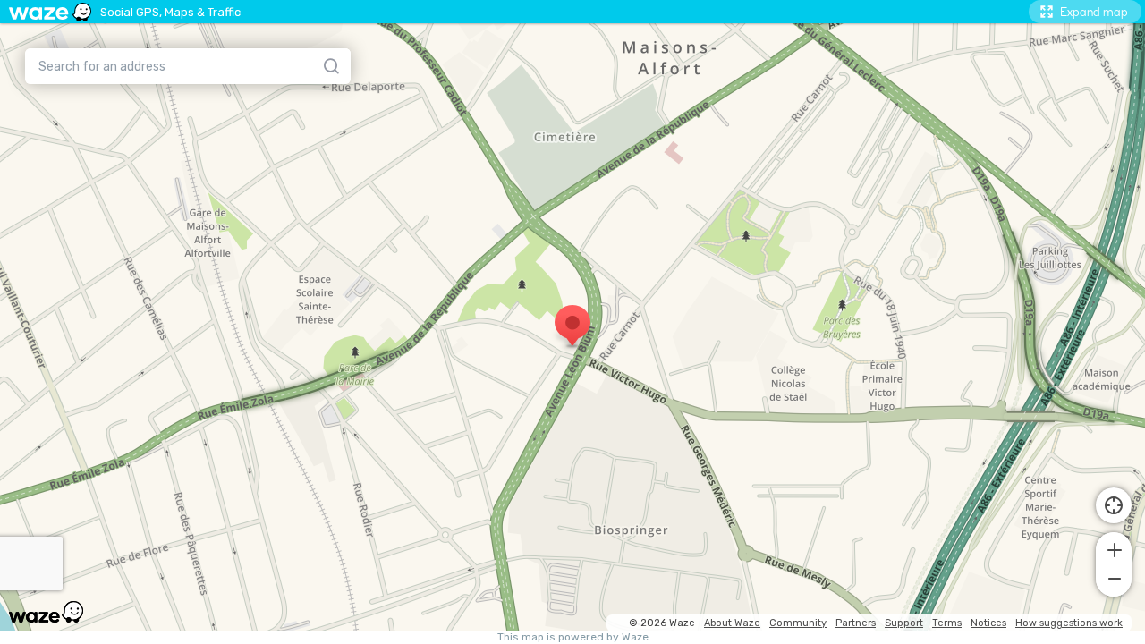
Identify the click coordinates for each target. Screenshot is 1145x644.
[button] (1114, 548)
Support (904, 623)
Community (798, 623)
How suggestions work (1069, 623)
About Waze (732, 623)
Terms (947, 623)
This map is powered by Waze (573, 637)
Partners (855, 623)
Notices (988, 623)
